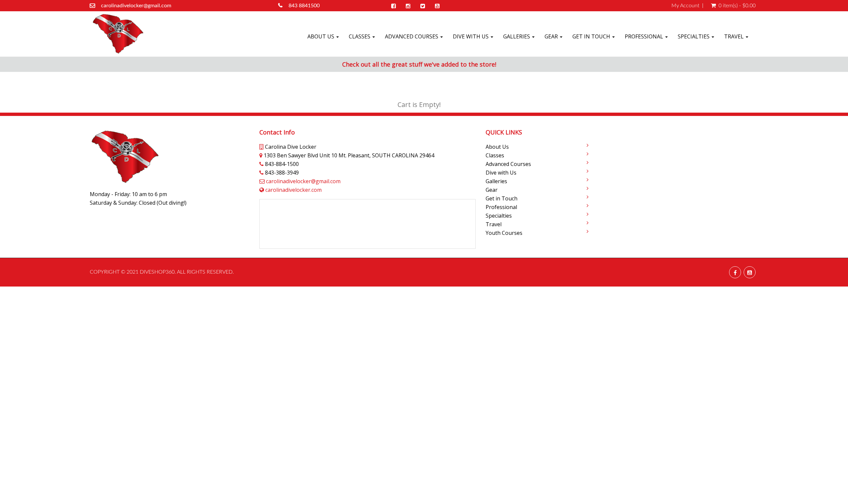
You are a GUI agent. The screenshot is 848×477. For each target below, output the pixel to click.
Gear (552, 36)
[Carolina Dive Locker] (118, 34)
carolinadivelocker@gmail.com (136, 5)
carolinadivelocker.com (293, 189)
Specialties (694, 36)
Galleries (517, 36)
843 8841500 (304, 5)
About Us (321, 36)
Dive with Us (471, 36)
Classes (360, 36)
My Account (685, 5)
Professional (644, 36)
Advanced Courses (412, 36)
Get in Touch (591, 36)
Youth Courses (504, 233)
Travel (734, 36)
